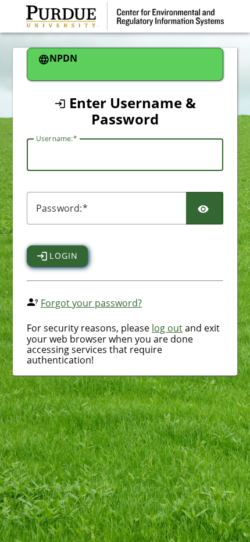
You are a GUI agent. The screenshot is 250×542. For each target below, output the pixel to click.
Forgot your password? (91, 303)
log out (167, 328)
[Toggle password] (204, 208)
